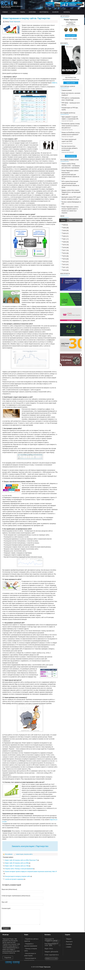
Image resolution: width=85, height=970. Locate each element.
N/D (63, 181)
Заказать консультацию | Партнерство (30, 846)
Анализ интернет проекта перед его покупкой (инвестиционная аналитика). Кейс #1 (31, 871)
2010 (64, 270)
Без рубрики (8, 854)
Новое (70, 220)
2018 (64, 247)
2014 (64, 259)
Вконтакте (69, 941)
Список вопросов (71, 156)
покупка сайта (28, 854)
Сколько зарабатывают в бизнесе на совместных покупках (70, 211)
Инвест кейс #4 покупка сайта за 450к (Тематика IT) (21, 860)
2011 (64, 267)
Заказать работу (70, 35)
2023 (64, 233)
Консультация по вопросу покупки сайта (17, 876)
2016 (64, 253)
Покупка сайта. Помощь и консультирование (19, 868)
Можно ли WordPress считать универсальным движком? (71, 133)
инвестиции (19, 854)
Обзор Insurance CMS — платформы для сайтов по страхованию (71, 166)
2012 (64, 264)
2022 (64, 236)
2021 (64, 239)
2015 (64, 256)
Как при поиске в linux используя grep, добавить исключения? (70, 148)
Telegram (68, 939)
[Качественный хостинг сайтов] (71, 351)
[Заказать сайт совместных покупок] (64, 6)
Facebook (69, 944)
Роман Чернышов (14, 21)
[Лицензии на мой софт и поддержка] (71, 365)
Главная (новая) (67, 90)
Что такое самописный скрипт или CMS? (69, 140)
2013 (64, 262)
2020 (64, 242)
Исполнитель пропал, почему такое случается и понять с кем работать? (71, 125)
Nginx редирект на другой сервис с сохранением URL (70, 118)
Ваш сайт (5, 902)
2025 (64, 228)
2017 (64, 250)
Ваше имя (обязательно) (9, 889)
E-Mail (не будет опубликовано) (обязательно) (16, 896)
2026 (64, 225)
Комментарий (6, 908)
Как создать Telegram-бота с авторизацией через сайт (71, 192)
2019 (64, 245)
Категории (78, 220)
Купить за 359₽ (71, 83)
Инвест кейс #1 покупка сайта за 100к (17, 866)
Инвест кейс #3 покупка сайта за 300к (17, 863)
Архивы (63, 220)
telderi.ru (54, 83)
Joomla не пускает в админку (14, 879)
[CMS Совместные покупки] (71, 320)
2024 (64, 230)
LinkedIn (68, 947)
